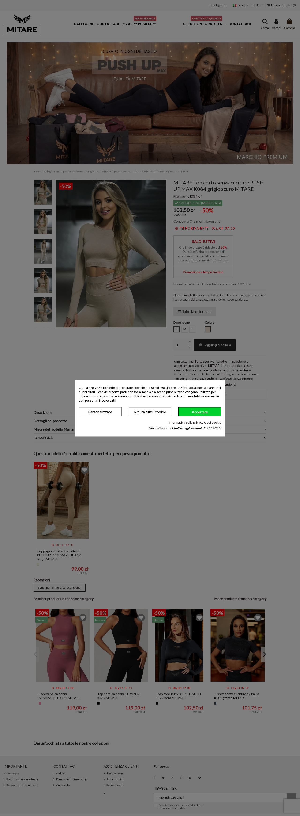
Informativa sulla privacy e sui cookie (194, 423)
